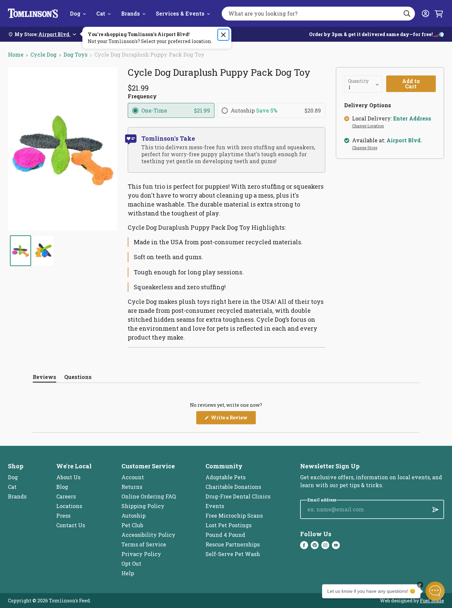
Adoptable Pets (225, 477)
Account (132, 477)
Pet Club (132, 525)
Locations (69, 505)
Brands (130, 13)
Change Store (364, 148)
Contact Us (70, 525)
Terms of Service (143, 544)
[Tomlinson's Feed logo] (33, 13)
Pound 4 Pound (225, 534)
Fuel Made (432, 600)
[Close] (223, 34)
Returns (131, 486)
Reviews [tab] (44, 378)
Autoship (133, 515)
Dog (75, 13)
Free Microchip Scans (234, 515)
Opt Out (131, 563)
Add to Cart (411, 83)
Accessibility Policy (148, 534)
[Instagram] (325, 545)
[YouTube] (336, 545)
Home (15, 54)
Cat (100, 13)
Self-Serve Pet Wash (232, 553)
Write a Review (233, 419)
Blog (62, 486)
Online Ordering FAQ (148, 496)
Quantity (358, 81)
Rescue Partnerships (232, 544)
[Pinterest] (315, 545)
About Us (68, 477)
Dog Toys (75, 54)
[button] (435, 591)
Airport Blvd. (404, 140)
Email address (322, 499)
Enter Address (412, 118)
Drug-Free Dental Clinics (237, 496)
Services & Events (180, 13)
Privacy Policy (141, 553)
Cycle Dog (43, 54)
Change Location (368, 126)
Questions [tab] (78, 378)
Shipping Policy (142, 505)
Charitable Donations (233, 486)
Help (127, 573)
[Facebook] (304, 545)
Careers (66, 496)
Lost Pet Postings (228, 525)
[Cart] (438, 13)
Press (63, 515)
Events (214, 505)
